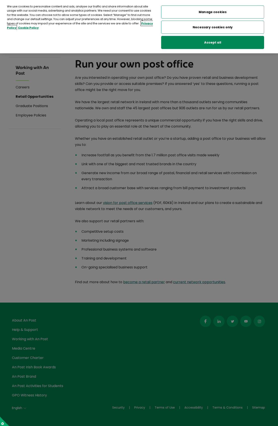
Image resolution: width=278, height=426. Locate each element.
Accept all (212, 42)
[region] (139, 26)
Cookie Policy (28, 28)
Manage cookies (213, 12)
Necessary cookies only (213, 27)
